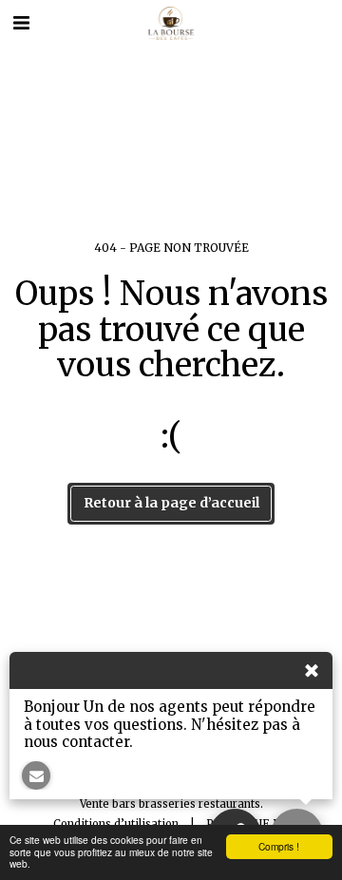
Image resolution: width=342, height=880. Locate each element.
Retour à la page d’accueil (171, 502)
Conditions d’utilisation (116, 824)
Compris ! (278, 846)
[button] (21, 22)
